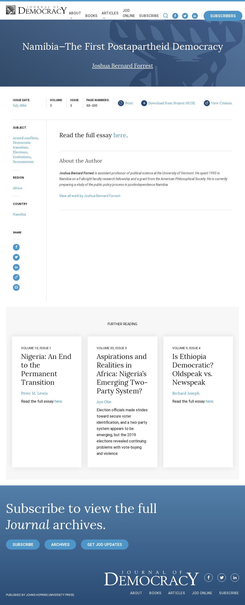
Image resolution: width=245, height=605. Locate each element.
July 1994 (20, 105)
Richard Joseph (186, 393)
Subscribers (223, 16)
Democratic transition (22, 144)
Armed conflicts (25, 138)
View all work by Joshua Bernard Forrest (89, 196)
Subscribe (149, 16)
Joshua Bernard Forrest (122, 65)
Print (129, 103)
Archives (60, 544)
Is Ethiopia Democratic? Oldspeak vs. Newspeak (192, 369)
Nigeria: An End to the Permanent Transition (46, 369)
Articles (176, 593)
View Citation (221, 103)
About (136, 593)
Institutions (22, 157)
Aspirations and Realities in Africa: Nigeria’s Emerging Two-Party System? (122, 373)
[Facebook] (175, 16)
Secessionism (23, 162)
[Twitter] (185, 16)
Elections (20, 152)
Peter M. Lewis (34, 393)
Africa (17, 188)
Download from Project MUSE (171, 103)
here (119, 135)
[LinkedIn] (195, 16)
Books (91, 16)
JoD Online (129, 13)
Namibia (19, 214)
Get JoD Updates (104, 544)
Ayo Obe (104, 402)
